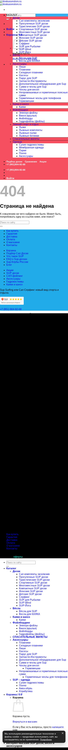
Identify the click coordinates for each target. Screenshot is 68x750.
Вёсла (16, 55)
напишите (58, 727)
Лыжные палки (28, 133)
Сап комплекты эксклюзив (34, 20)
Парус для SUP (28, 78)
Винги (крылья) (28, 115)
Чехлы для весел (29, 89)
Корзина (11, 250)
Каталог (11, 568)
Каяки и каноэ (21, 104)
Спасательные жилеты (26, 138)
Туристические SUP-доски (34, 26)
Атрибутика (25, 691)
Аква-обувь (25, 688)
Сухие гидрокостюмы (31, 144)
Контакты (11, 245)
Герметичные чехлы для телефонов (40, 98)
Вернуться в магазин (25, 721)
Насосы (23, 75)
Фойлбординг (20, 110)
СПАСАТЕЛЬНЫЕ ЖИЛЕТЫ (30, 637)
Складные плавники (31, 72)
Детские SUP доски (30, 40)
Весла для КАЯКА (29, 61)
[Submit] (7, 19)
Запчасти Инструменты (32, 81)
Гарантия (11, 233)
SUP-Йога (25, 52)
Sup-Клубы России (17, 262)
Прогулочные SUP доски (33, 23)
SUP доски (12, 273)
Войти (10, 29)
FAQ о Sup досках (16, 259)
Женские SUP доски (31, 38)
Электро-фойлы (28, 112)
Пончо (22, 153)
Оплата (10, 239)
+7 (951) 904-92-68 (11, 309)
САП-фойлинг (14, 276)
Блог (9, 264)
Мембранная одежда (31, 147)
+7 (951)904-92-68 (15, 164)
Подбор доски (14, 161)
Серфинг (24, 43)
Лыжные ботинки (29, 135)
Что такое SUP (15, 256)
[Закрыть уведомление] (63, 733)
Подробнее (46, 739)
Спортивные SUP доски (33, 29)
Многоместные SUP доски (34, 32)
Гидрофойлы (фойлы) (32, 121)
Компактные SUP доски (33, 35)
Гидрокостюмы (15, 281)
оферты (18, 556)
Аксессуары (20, 64)
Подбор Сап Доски (17, 253)
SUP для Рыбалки (29, 46)
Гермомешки (26, 101)
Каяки (22, 107)
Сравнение (31, 161)
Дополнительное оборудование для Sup (42, 84)
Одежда (17, 141)
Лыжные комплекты (30, 130)
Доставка (11, 236)
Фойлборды (26, 118)
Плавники (25, 69)
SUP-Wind (25, 49)
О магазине (13, 242)
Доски (16, 18)
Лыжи (22, 127)
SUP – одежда (21, 679)
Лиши (22, 66)
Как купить (12, 230)
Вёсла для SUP (28, 58)
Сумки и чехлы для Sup (32, 86)
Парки (22, 150)
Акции (43, 161)
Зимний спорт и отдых (26, 124)
